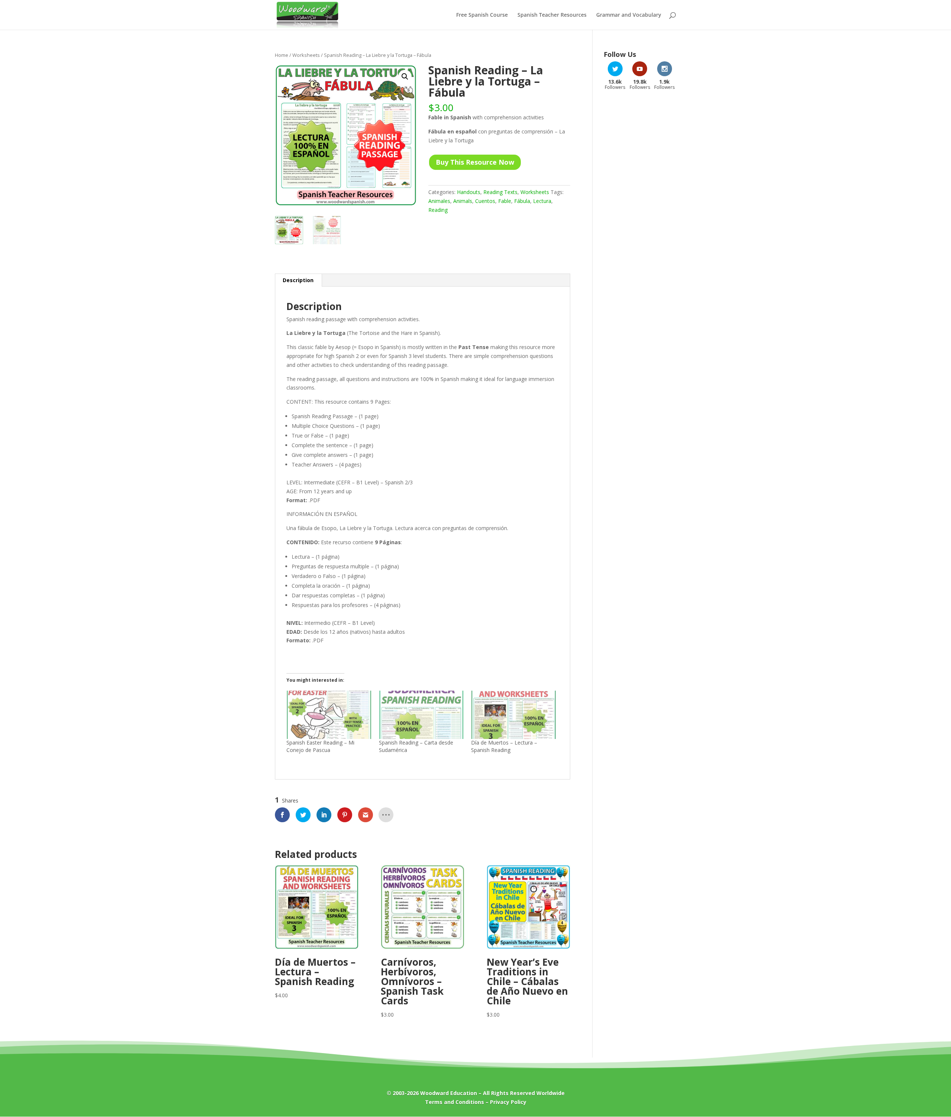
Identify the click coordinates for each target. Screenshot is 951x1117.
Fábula (522, 200)
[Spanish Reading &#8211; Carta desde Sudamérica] (421, 715)
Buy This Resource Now (475, 162)
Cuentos (485, 200)
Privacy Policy (508, 1101)
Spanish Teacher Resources (552, 15)
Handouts (468, 192)
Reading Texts (500, 192)
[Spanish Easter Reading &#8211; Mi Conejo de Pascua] (328, 715)
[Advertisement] (640, 214)
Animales (439, 200)
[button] (405, 76)
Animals (462, 200)
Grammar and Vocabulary (628, 15)
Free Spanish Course (482, 15)
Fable (504, 200)
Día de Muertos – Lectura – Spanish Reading (504, 746)
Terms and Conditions (454, 1101)
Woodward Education (448, 1093)
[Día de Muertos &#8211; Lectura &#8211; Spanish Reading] (513, 715)
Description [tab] (298, 280)
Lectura (542, 200)
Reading (438, 209)
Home (281, 55)
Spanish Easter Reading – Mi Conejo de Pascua (320, 746)
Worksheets (306, 55)
